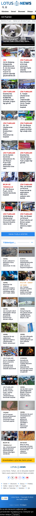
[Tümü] (32, 242)
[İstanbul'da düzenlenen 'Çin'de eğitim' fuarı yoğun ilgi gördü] (26, 145)
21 (28, 44)
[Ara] (3, 7)
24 (32, 44)
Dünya (30, 11)
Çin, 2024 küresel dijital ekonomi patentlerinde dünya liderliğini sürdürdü (9, 451)
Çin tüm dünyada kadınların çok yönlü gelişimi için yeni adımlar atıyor (26, 340)
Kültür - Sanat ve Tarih (10, 486)
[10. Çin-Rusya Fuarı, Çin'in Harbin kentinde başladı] (9, 177)
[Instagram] (20, 477)
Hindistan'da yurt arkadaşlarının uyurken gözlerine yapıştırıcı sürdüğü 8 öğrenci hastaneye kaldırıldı (26, 421)
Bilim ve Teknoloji (9, 488)
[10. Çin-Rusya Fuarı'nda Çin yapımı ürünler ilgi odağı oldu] (26, 115)
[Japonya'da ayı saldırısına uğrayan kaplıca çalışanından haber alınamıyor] (9, 327)
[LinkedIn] (23, 477)
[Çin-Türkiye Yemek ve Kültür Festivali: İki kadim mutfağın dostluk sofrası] (26, 276)
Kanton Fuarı (6, 21)
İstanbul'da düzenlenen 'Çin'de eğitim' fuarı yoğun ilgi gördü (26, 159)
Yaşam (5, 412)
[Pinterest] (16, 477)
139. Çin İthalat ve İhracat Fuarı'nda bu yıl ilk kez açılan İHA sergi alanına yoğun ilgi (26, 222)
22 (29, 44)
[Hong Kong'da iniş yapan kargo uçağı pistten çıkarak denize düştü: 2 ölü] (26, 302)
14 (19, 44)
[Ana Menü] (6, 7)
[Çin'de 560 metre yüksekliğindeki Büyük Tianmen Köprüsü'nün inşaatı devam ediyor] (26, 380)
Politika (30, 484)
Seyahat (23, 442)
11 (15, 44)
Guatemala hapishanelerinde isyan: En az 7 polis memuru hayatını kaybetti (26, 264)
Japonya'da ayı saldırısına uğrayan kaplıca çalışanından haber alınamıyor (9, 340)
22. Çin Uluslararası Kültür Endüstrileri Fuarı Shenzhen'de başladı (8, 131)
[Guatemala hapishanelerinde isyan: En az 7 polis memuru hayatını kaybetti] (26, 252)
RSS (5, 498)
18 (24, 44)
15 (20, 44)
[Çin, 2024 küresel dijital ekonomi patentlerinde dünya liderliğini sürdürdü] (9, 436)
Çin (29, 488)
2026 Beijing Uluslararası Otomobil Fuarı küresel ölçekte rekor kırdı (9, 220)
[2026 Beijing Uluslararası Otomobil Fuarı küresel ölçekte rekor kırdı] (9, 206)
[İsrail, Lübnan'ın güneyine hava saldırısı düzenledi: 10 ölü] (9, 252)
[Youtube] (27, 477)
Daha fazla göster (18, 234)
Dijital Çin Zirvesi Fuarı (21, 21)
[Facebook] (8, 477)
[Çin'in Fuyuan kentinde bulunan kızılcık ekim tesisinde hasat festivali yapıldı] (9, 405)
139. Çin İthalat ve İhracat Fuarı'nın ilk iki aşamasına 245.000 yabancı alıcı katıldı (26, 192)
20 (27, 44)
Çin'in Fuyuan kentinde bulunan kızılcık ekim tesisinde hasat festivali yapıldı (9, 418)
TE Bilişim (23, 505)
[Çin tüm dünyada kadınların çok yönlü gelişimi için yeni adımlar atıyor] (26, 327)
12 (16, 44)
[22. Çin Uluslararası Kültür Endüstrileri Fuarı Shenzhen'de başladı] (9, 115)
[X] (12, 477)
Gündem (5, 11)
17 (23, 44)
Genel (13, 11)
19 (25, 44)
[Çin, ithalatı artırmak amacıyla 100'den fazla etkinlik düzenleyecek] (26, 52)
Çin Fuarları (8, 358)
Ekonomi (21, 11)
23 (31, 44)
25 (33, 44)
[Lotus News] (16, 3)
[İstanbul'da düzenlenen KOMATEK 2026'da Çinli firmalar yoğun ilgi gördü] (9, 84)
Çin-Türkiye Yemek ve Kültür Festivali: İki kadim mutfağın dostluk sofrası (26, 291)
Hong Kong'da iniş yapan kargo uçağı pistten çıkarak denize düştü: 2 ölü (26, 314)
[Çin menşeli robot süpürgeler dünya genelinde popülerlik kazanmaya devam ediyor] (9, 302)
